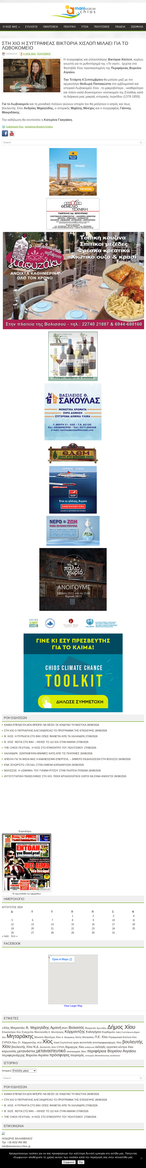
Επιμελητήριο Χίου (11, 1032)
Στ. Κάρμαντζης (27, 1042)
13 (32, 924)
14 (52, 924)
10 (113, 920)
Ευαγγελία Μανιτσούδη (35, 1032)
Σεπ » (14, 936)
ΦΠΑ (39, 1042)
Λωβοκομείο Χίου (15, 126)
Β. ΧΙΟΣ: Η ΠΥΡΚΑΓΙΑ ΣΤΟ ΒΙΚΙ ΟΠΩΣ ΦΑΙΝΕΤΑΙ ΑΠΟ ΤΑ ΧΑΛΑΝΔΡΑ (44, 736)
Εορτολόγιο (25, 831)
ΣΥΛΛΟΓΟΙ (31, 26)
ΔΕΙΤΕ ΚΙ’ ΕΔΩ (13, 34)
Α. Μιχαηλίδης (37, 1027)
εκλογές (100, 1046)
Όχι (81, 1162)
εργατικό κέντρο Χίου (119, 1046)
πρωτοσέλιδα (21, 894)
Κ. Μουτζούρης (56, 1032)
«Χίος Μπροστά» (13, 1027)
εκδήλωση (89, 1047)
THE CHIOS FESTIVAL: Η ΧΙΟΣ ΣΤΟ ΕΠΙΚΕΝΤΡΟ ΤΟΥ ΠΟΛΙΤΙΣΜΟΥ (43, 747)
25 (133, 928)
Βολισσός (76, 1027)
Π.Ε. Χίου (101, 1037)
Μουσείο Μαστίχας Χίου (47, 1037)
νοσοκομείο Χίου (76, 1051)
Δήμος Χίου (121, 1027)
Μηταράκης (20, 1036)
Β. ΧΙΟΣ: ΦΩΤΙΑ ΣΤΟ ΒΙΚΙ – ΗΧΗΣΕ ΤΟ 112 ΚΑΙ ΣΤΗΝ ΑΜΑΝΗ (39, 742)
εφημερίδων (36, 894)
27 (32, 932)
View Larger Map (73, 1005)
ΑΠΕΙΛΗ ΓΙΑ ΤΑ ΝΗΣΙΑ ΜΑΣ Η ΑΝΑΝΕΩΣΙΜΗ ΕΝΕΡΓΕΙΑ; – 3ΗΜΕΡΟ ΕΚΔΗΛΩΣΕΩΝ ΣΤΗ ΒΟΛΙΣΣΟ (61, 759)
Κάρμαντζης (75, 1031)
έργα (76, 1042)
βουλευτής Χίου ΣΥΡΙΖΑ (52, 1047)
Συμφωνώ (68, 1162)
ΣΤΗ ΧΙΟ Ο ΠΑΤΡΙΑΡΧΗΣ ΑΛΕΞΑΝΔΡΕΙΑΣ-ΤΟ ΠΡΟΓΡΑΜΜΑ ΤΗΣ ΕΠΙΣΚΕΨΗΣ (49, 730)
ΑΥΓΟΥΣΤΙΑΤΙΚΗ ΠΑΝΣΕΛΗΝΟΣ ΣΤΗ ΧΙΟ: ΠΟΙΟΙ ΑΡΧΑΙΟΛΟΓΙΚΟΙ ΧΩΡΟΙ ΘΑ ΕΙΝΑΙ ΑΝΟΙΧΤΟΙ (58, 776)
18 (133, 924)
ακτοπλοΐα (85, 1042)
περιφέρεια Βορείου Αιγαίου (39, 126)
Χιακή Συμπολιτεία (63, 1042)
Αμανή (55, 1027)
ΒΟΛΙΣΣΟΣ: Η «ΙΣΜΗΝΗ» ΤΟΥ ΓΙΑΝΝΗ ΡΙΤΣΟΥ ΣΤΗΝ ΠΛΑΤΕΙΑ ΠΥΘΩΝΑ (46, 770)
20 (32, 928)
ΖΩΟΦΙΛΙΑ (137, 26)
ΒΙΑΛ (65, 1028)
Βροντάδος (102, 1028)
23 (93, 928)
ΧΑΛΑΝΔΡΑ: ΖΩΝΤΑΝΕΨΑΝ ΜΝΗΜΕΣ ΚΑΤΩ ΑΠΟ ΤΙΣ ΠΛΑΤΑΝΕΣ (41, 753)
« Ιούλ (5, 936)
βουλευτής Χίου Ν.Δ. (25, 1046)
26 (12, 932)
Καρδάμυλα (108, 1032)
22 (72, 928)
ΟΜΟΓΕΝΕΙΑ (50, 26)
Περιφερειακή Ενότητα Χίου (123, 1037)
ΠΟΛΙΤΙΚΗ (69, 26)
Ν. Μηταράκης (68, 1037)
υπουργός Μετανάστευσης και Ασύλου (102, 1055)
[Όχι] (141, 1158)
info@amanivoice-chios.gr (16, 1146)
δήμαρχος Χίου (74, 1046)
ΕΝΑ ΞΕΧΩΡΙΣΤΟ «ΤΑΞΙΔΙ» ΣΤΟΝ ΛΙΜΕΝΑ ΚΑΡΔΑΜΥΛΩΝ (37, 764)
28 (52, 932)
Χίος (47, 1041)
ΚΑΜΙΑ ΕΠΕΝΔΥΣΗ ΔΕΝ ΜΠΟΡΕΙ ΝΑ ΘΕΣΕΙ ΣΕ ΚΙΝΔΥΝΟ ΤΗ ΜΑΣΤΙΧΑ (45, 724)
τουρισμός (77, 1055)
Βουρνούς (90, 1028)
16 (93, 924)
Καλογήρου (93, 1031)
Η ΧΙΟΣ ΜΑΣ (11, 26)
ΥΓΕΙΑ (84, 26)
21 (52, 928)
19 (12, 928)
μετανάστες (26, 1051)
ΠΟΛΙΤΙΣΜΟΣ (102, 26)
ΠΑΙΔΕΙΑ (120, 26)
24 (113, 928)
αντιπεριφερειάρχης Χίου (107, 1042)
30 (93, 932)
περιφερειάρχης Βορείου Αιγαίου (25, 1055)
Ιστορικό (6, 1070)
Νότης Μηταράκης (84, 1037)
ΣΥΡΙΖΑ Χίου (9, 1042)
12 (12, 924)
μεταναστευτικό (51, 1050)
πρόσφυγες (59, 1055)
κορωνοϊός (9, 1051)
